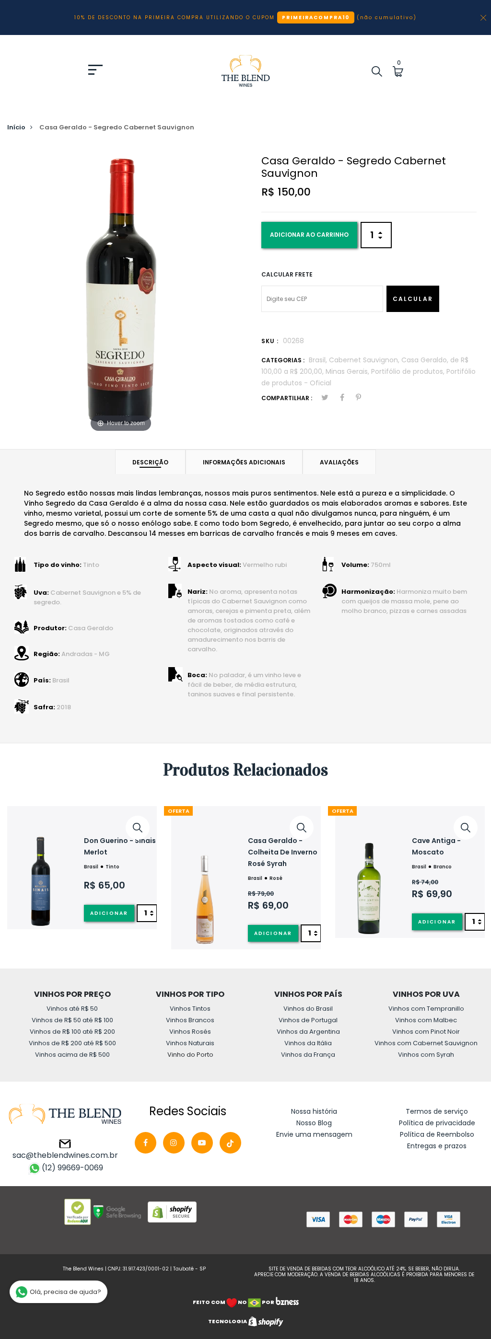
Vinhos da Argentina (308, 1031)
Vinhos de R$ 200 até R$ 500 (72, 1043)
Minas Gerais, (348, 371)
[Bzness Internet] (287, 1302)
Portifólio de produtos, (408, 371)
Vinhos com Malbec (426, 1020)
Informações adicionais (244, 462)
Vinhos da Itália (308, 1043)
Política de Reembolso (437, 1134)
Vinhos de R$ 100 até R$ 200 (72, 1031)
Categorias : (282, 360)
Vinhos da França (308, 1054)
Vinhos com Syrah (426, 1054)
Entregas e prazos (437, 1146)
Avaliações (339, 462)
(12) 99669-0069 (72, 1167)
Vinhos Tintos (190, 1008)
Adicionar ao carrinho (309, 235)
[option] (82, 868)
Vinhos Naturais (190, 1043)
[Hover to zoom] (121, 290)
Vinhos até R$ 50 (72, 1008)
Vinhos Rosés (190, 1031)
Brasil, (319, 360)
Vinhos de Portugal (308, 1020)
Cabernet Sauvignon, (365, 360)
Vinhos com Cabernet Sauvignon (426, 1043)
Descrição (150, 462)
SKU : (270, 341)
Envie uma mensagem (314, 1134)
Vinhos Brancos (190, 1020)
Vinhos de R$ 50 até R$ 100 (72, 1020)
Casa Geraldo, (425, 360)
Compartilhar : (286, 398)
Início (16, 127)
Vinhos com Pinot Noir (426, 1031)
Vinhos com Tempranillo (426, 1008)
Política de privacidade (437, 1123)
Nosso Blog (314, 1123)
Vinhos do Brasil (308, 1008)
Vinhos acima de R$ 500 (72, 1054)
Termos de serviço (437, 1111)
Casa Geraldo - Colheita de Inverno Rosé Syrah (282, 852)
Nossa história (314, 1111)
